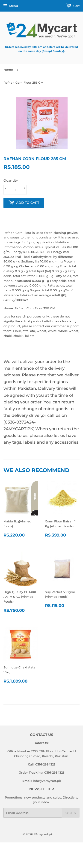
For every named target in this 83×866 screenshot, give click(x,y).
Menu (13, 6)
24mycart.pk (43, 834)
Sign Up (71, 813)
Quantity (10, 180)
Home (8, 69)
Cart (76, 6)
